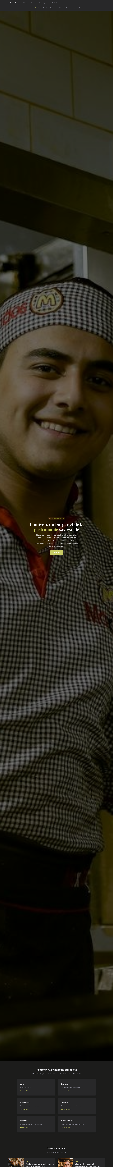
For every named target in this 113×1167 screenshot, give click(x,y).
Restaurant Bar (77, 8)
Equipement (53, 8)
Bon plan (45, 8)
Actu (39, 8)
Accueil (34, 8)
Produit (68, 8)
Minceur (61, 8)
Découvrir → (57, 552)
